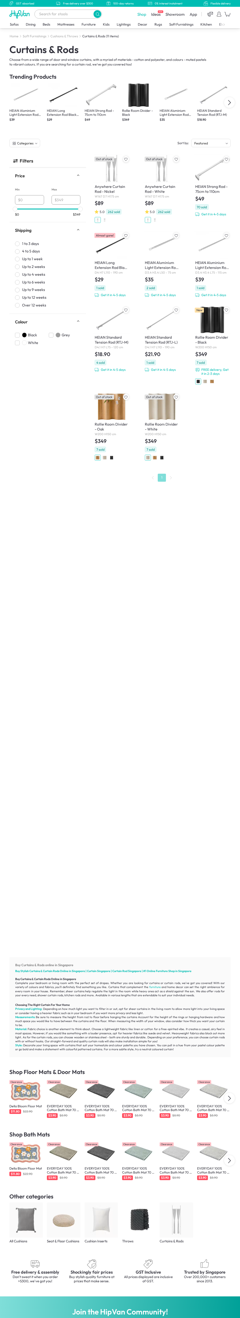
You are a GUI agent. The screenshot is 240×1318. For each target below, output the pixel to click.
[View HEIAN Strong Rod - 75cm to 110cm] (212, 186)
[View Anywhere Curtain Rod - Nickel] (111, 190)
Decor (142, 24)
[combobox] (68, 14)
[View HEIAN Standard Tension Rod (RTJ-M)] (111, 340)
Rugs (158, 24)
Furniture (89, 24)
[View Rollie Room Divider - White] (161, 427)
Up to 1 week (32, 258)
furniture (155, 987)
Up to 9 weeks (33, 289)
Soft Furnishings (181, 24)
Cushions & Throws (64, 36)
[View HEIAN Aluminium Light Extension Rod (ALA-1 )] (161, 265)
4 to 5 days (31, 251)
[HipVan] (19, 14)
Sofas (14, 24)
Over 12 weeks (34, 305)
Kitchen (206, 24)
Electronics (227, 24)
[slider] (15, 209)
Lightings (124, 24)
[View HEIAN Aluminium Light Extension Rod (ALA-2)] (212, 265)
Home (14, 36)
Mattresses (65, 24)
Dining (31, 24)
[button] (97, 14)
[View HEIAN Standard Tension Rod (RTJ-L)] (161, 340)
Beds (46, 24)
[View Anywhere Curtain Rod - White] (161, 190)
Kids (106, 24)
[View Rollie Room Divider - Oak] (111, 427)
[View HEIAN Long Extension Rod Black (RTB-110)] (111, 265)
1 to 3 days (30, 243)
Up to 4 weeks (33, 274)
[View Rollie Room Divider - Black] (212, 346)
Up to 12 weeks (34, 297)
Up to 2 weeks (33, 266)
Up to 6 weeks (33, 282)
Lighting (36, 1009)
